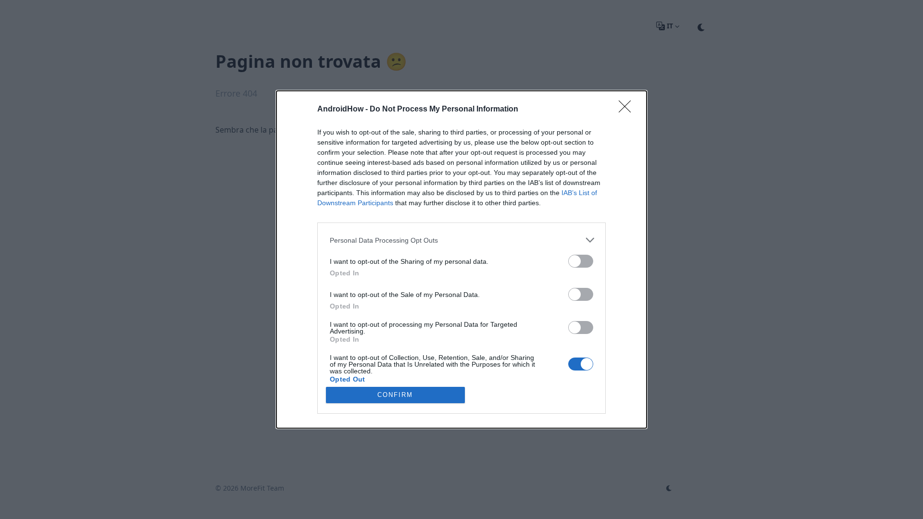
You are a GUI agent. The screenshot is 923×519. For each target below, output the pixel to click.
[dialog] (461, 259)
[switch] (580, 261)
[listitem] (461, 240)
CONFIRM (395, 394)
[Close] (628, 109)
